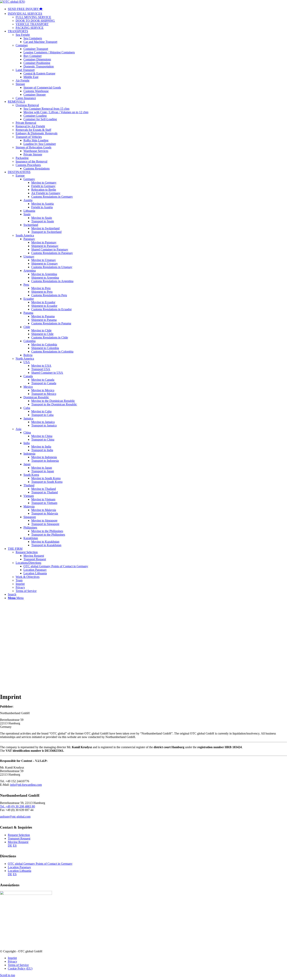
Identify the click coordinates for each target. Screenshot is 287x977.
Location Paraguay (19, 867)
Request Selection (19, 835)
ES (15, 845)
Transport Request (19, 838)
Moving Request (18, 842)
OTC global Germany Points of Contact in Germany (40, 863)
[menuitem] (147, 9)
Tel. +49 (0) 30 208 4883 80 (17, 806)
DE (10, 845)
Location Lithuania (19, 870)
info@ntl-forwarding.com (26, 784)
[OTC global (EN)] (12, 1)
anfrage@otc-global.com (15, 816)
